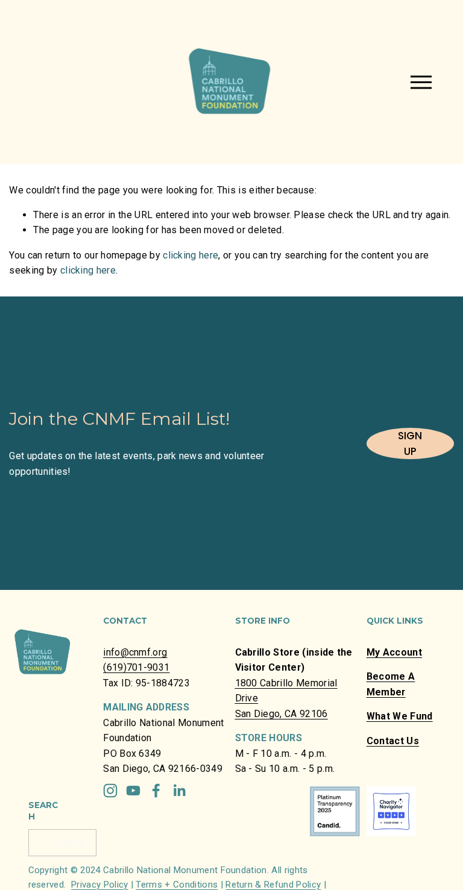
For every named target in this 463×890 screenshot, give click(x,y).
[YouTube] (133, 790)
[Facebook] (156, 790)
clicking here (190, 255)
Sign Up (410, 443)
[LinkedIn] (179, 790)
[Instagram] (110, 790)
